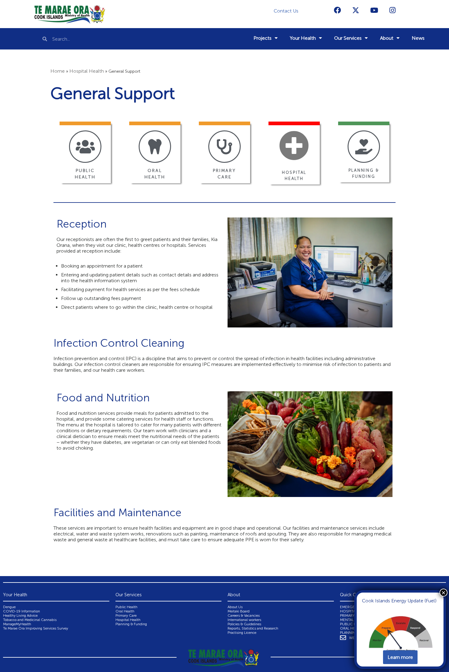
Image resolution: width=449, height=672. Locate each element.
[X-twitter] (356, 10)
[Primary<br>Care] (224, 146)
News (418, 38)
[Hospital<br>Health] (294, 145)
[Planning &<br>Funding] (364, 146)
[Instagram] (392, 10)
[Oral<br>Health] (155, 146)
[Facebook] (337, 10)
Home (57, 71)
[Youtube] (374, 10)
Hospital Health (86, 71)
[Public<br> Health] (85, 146)
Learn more (400, 657)
